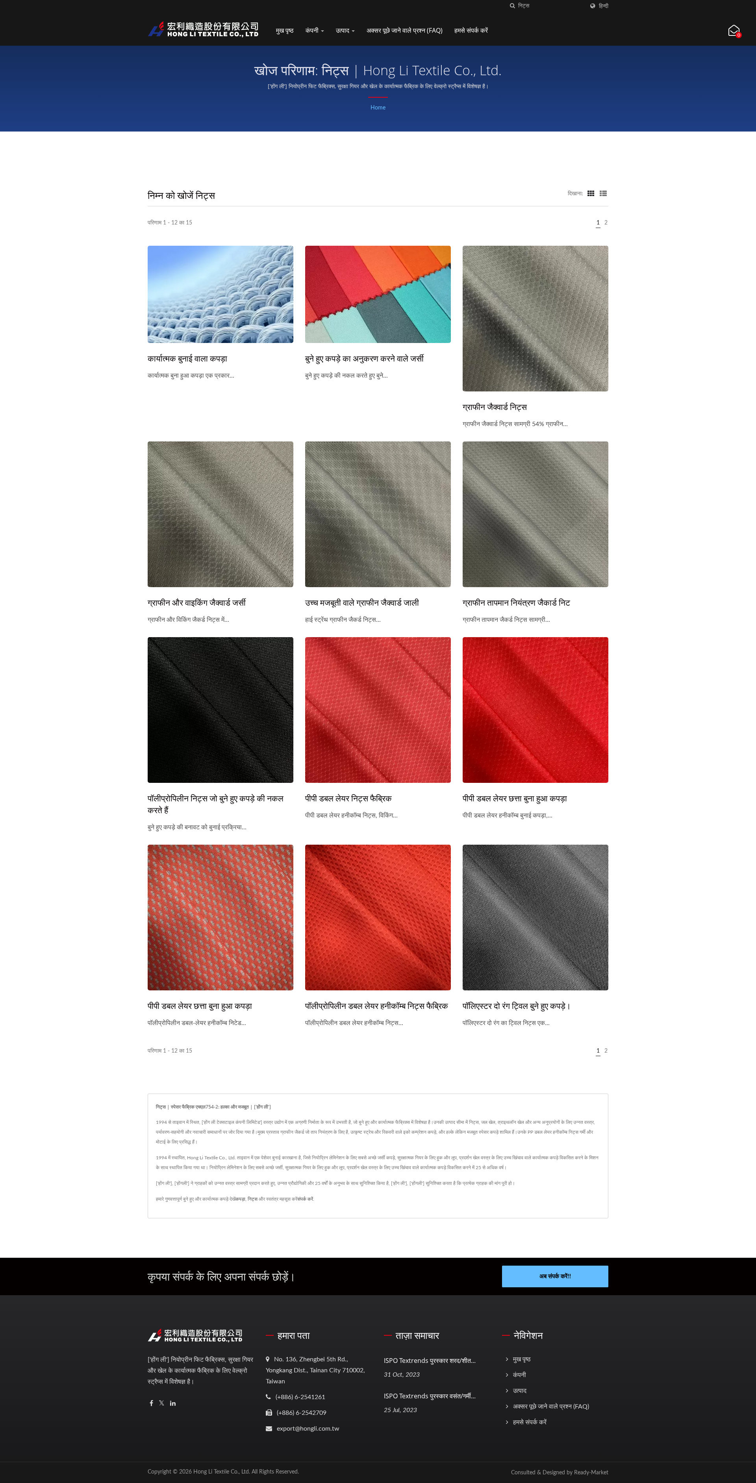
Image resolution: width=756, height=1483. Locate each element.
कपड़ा (240, 1199)
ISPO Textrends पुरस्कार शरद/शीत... (430, 1360)
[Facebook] (151, 1403)
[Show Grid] (591, 194)
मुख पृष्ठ (285, 30)
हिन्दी (603, 6)
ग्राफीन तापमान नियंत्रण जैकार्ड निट (516, 602)
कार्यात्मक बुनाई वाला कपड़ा (187, 358)
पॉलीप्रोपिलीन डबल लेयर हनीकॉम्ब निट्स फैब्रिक (376, 1005)
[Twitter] (162, 1403)
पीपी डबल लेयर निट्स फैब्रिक (348, 798)
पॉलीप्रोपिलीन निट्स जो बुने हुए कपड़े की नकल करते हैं (216, 804)
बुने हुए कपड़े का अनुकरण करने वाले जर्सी (364, 358)
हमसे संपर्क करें (471, 30)
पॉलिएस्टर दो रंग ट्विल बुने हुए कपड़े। (517, 1005)
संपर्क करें (305, 1199)
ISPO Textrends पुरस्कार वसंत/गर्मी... (430, 1396)
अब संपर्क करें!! (555, 1276)
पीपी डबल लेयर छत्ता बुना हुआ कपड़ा (515, 798)
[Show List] (603, 194)
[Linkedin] (173, 1403)
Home (378, 108)
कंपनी (313, 30)
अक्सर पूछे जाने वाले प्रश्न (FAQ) (405, 30)
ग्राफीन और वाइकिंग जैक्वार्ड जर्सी (197, 602)
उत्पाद (343, 30)
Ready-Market (591, 1473)
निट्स (253, 1199)
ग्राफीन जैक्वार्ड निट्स (495, 406)
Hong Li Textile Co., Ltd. (221, 1472)
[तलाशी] (512, 6)
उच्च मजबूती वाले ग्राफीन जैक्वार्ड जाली (362, 602)
